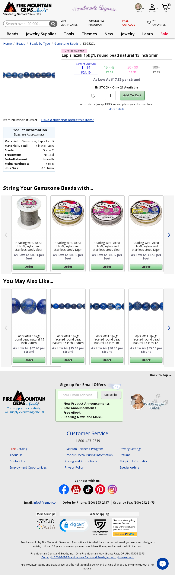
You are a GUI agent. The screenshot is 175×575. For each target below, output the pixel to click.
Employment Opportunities (28, 467)
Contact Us (17, 461)
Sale (164, 33)
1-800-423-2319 (87, 440)
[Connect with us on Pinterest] (100, 489)
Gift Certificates (69, 23)
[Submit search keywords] (53, 24)
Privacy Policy (74, 467)
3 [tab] (116, 275)
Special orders (129, 467)
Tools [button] (69, 33)
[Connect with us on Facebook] (64, 489)
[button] (74, 525)
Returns (125, 455)
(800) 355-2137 (98, 502)
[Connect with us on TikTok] (88, 489)
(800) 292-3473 (144, 502)
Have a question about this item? (67, 120)
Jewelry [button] (128, 33)
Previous (6, 234)
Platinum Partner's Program (84, 449)
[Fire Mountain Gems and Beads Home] (27, 8)
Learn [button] (147, 33)
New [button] (108, 33)
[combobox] (30, 24)
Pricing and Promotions (81, 461)
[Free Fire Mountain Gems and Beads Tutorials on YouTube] (76, 489)
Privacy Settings (130, 449)
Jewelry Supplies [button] (41, 33)
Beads (20, 43)
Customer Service (87, 433)
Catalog (18, 449)
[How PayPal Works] (125, 527)
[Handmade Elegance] (95, 7)
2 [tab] (65, 275)
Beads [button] (12, 33)
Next (169, 234)
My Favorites (159, 23)
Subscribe (111, 395)
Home (7, 43)
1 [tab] (14, 275)
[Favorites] (94, 95)
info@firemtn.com (46, 502)
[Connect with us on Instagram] (112, 489)
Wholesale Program (96, 23)
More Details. (117, 109)
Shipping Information (134, 461)
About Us (16, 455)
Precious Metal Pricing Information (89, 455)
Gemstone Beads (66, 43)
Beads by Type (39, 43)
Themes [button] (89, 33)
